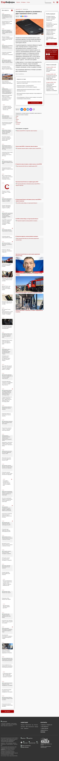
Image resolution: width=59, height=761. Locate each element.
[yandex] (26, 745)
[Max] (47, 54)
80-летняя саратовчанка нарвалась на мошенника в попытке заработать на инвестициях (29, 82)
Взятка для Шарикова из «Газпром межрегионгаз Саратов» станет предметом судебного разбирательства (51, 32)
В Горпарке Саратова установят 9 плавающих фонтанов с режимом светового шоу (51, 18)
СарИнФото (26, 728)
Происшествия (25, 9)
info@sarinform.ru (50, 58)
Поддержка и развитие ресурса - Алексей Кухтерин (46, 747)
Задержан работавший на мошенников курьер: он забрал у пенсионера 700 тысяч (28, 90)
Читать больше (51, 43)
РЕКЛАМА (43, 732)
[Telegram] (24, 16)
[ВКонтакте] (21, 16)
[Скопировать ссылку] (27, 16)
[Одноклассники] (22, 16)
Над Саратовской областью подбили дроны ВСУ (51, 38)
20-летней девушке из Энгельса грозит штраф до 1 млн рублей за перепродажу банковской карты (29, 98)
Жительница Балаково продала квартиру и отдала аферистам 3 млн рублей (29, 94)
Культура (36, 726)
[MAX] (26, 16)
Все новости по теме (35, 102)
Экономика (23, 726)
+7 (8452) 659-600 (44, 728)
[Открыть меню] (57, 2)
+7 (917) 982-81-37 (44, 726)
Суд (32, 724)
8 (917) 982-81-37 (53, 54)
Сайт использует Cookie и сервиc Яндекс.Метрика (9, 755)
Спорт (22, 728)
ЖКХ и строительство (30, 726)
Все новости (5, 10)
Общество (23, 724)
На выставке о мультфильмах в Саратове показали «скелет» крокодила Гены (51, 24)
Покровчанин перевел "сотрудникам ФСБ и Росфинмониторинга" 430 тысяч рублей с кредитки (27, 86)
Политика (36, 724)
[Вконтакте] (25, 742)
